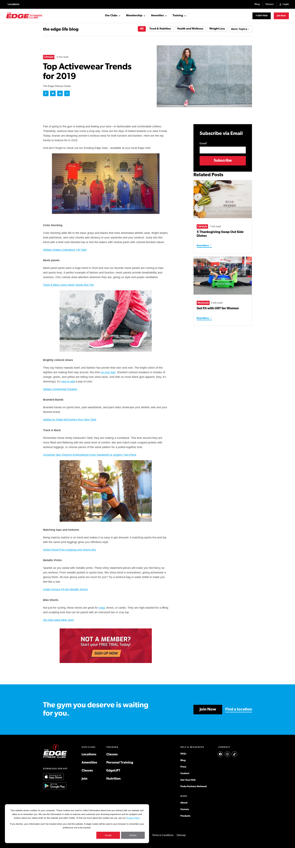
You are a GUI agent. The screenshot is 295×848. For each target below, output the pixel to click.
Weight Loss (217, 29)
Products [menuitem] (185, 816)
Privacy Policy (133, 818)
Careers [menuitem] (184, 809)
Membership (134, 15)
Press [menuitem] (183, 767)
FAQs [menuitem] (183, 754)
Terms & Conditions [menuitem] (162, 835)
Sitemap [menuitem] (181, 835)
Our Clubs (111, 15)
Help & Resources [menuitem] (192, 747)
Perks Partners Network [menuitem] (193, 786)
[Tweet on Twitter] (53, 93)
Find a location (238, 709)
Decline (133, 835)
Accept (108, 835)
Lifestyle (49, 57)
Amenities (157, 15)
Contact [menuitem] (184, 773)
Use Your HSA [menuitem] (188, 780)
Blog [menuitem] (183, 760)
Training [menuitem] (112, 747)
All (142, 29)
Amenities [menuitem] (89, 762)
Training (178, 15)
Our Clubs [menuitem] (88, 747)
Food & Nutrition (160, 29)
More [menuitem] (183, 796)
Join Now (281, 16)
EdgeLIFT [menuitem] (113, 770)
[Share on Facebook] (46, 93)
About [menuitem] (183, 803)
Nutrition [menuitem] (113, 779)
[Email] (67, 93)
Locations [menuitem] (89, 754)
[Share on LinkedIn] (60, 93)
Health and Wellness (190, 29)
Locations (13, 4)
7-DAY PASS (262, 16)
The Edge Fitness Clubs (57, 86)
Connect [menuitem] (224, 747)
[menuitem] (220, 754)
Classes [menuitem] (87, 770)
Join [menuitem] (84, 779)
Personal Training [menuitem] (119, 762)
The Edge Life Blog (61, 29)
